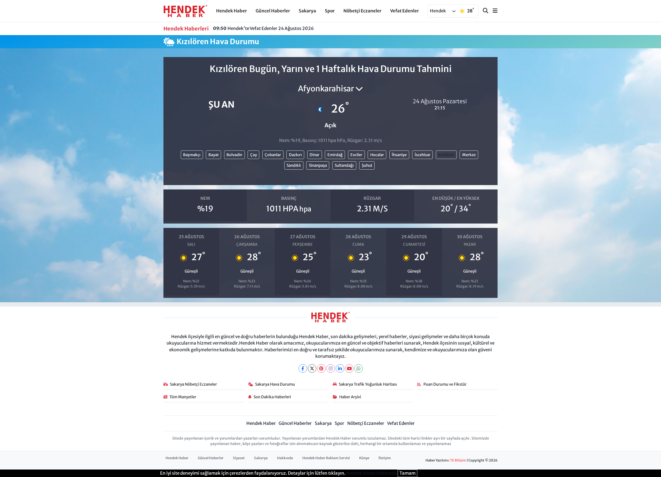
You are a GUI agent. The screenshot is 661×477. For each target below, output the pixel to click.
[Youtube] (349, 368)
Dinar (314, 154)
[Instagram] (330, 368)
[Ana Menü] (493, 11)
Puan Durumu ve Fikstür (445, 384)
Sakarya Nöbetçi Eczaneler (193, 384)
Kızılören (446, 154)
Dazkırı (295, 154)
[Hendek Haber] (185, 10)
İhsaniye (399, 154)
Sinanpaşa (318, 165)
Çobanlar (273, 154)
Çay (253, 154)
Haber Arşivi (350, 396)
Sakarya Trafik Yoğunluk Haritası (368, 384)
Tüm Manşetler (182, 396)
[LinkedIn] (340, 368)
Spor (330, 11)
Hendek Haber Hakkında (371, 473)
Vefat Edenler (404, 11)
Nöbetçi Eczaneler (362, 11)
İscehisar (422, 154)
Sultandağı (344, 165)
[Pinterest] (321, 368)
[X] (312, 368)
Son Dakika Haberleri (272, 396)
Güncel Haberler (273, 11)
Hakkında (285, 458)
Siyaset (239, 458)
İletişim (385, 458)
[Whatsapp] (358, 368)
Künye (364, 458)
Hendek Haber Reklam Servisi (326, 458)
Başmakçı (191, 154)
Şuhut (367, 165)
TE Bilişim (458, 460)
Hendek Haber (231, 11)
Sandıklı (294, 165)
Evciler (356, 154)
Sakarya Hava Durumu (275, 384)
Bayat (213, 154)
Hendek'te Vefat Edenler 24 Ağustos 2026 (263, 28)
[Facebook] (302, 368)
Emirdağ (335, 154)
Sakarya (307, 11)
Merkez (469, 154)
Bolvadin (234, 154)
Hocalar (377, 154)
